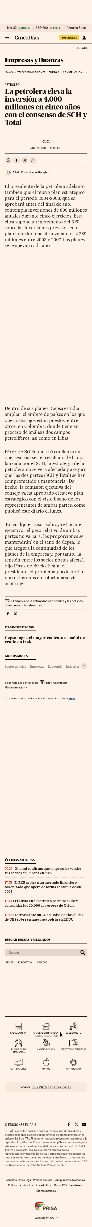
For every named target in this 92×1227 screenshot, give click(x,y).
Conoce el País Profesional (46, 1087)
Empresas (37, 666)
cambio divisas (46, 1049)
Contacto (11, 1180)
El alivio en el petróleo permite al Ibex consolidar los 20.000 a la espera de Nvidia (41, 903)
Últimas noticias (20, 860)
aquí (72, 698)
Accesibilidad (44, 1185)
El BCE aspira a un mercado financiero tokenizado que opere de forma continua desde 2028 (43, 887)
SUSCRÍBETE (69, 37)
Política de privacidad (21, 1185)
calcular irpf (18, 1032)
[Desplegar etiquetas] (84, 666)
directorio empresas (73, 1049)
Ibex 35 (12, 28)
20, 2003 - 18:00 (45, 148)
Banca (9, 72)
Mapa (57, 1185)
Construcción (72, 72)
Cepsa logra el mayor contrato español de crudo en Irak (45, 640)
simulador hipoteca (45, 1032)
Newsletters (76, 1185)
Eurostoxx (25, 962)
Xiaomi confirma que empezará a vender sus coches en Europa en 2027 (43, 870)
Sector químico (15, 666)
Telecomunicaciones (31, 72)
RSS (64, 1185)
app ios (46, 1068)
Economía (55, 666)
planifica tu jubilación (18, 1050)
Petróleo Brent (76, 28)
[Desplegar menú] (8, 37)
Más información (15, 687)
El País (81, 47)
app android (73, 1068)
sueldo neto (73, 1032)
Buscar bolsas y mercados (27, 939)
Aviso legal (25, 1180)
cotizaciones (18, 1068)
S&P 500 (42, 28)
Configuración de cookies (69, 1180)
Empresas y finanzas (34, 60)
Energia (54, 72)
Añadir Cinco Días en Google (30, 172)
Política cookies (42, 1180)
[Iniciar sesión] (84, 37)
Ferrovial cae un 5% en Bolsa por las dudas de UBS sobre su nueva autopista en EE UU (44, 917)
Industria (72, 666)
